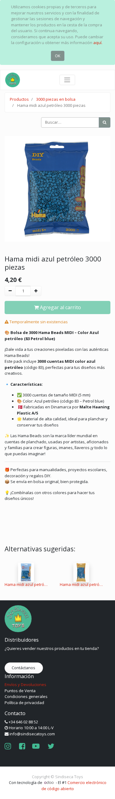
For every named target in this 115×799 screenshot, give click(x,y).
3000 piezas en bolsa (55, 99)
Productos (19, 99)
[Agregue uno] (35, 291)
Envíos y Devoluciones (25, 684)
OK (57, 55)
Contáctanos (24, 667)
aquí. (97, 42)
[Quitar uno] (10, 291)
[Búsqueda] (104, 122)
